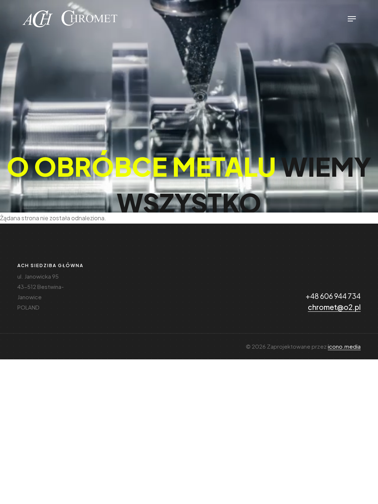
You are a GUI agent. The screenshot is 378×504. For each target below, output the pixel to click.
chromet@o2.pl (334, 307)
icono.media (344, 346)
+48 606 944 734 (333, 295)
